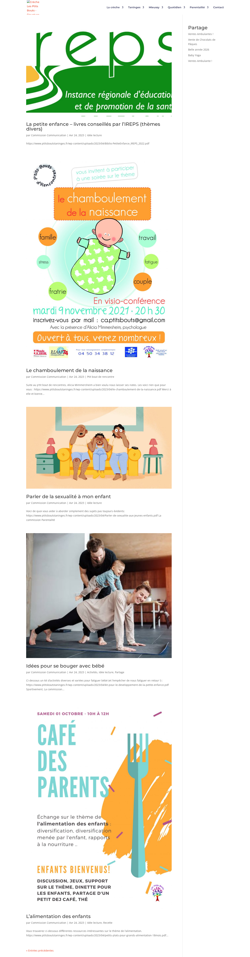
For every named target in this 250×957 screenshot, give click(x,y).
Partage (119, 672)
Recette (107, 922)
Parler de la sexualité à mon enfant (68, 496)
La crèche (113, 7)
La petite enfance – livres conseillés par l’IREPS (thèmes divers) (93, 126)
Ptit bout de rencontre (100, 376)
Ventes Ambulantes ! (200, 34)
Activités (92, 672)
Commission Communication (48, 135)
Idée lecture (94, 135)
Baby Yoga (194, 55)
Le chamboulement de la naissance (69, 370)
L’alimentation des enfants (58, 916)
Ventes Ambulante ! (200, 61)
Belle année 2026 (198, 49)
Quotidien (174, 7)
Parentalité (197, 7)
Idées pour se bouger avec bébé (65, 666)
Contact (218, 7)
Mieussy (154, 7)
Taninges (134, 7)
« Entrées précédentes (40, 950)
